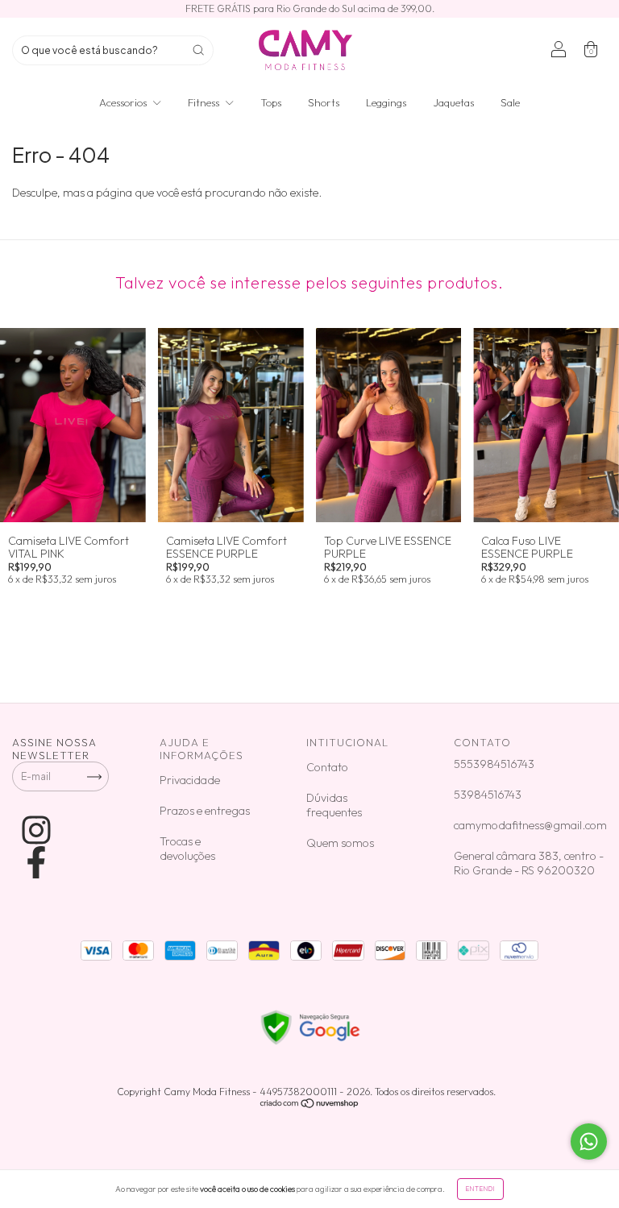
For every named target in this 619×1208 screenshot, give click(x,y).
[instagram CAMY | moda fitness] (36, 830)
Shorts (323, 102)
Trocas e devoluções (187, 848)
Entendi (480, 1189)
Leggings (386, 102)
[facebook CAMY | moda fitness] (36, 862)
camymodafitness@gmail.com (530, 825)
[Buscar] (198, 50)
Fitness (205, 102)
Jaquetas (453, 102)
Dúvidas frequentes (334, 805)
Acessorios (124, 102)
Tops (270, 102)
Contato (327, 767)
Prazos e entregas (205, 810)
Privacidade (190, 780)
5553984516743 (494, 764)
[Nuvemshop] (310, 1105)
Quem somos (340, 843)
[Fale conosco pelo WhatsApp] (589, 1141)
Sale (510, 102)
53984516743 (487, 794)
